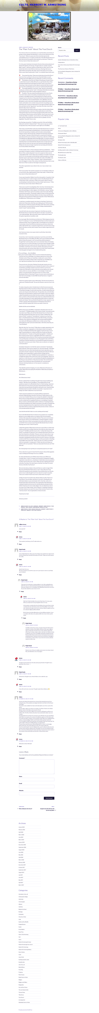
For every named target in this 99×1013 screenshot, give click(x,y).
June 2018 (21, 852)
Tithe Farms (21, 994)
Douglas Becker (22, 924)
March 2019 (21, 839)
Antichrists (21, 899)
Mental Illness (22, 967)
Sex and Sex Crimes (23, 987)
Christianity (21, 914)
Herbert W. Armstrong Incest (64, 145)
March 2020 (21, 834)
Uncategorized (22, 999)
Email (20, 783)
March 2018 (21, 859)
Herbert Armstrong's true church (26, 944)
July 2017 (21, 875)
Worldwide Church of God (40, 507)
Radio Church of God (23, 977)
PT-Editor (30, 47)
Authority (21, 906)
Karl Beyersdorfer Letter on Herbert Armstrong (68, 150)
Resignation (21, 984)
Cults (20, 919)
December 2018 (22, 844)
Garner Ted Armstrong (23, 934)
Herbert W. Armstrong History (25, 949)
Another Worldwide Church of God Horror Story (68, 59)
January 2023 (22, 827)
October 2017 (22, 867)
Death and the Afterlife (23, 921)
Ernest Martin (22, 929)
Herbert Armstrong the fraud (25, 942)
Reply (20, 531)
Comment (22, 758)
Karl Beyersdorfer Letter (24, 959)
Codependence (61, 62)
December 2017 (22, 864)
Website (21, 790)
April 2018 (21, 857)
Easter (20, 927)
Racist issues (21, 974)
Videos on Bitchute (62, 160)
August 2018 (21, 849)
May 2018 (21, 854)
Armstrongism (22, 901)
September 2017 (22, 869)
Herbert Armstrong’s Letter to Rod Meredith (67, 142)
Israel (20, 954)
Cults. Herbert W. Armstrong (42, 4)
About (59, 128)
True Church (29, 507)
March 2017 (21, 885)
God (19, 937)
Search (59, 47)
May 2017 (21, 880)
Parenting (21, 969)
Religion (20, 979)
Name (20, 776)
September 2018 (22, 847)
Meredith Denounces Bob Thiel (64, 152)
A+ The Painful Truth (62, 125)
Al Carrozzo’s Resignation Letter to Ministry (67, 130)
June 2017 (21, 877)
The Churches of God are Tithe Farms (66, 68)
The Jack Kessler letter (23, 989)
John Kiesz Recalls (62, 147)
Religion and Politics (23, 982)
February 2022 (22, 829)
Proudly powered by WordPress (25, 1009)
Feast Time (21, 932)
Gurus (20, 939)
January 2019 (22, 842)
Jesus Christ (21, 957)
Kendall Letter (22, 962)
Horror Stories (22, 952)
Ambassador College (27, 506)
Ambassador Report (62, 133)
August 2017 (21, 872)
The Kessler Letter (62, 157)
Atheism (20, 904)
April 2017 (21, 882)
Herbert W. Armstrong (23, 947)
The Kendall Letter (62, 155)
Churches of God (22, 916)
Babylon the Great (22, 909)
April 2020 (21, 832)
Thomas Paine (22, 992)
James (25, 596)
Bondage (36, 506)
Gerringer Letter (61, 139)
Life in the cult (22, 964)
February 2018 (22, 862)
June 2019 (21, 837)
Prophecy (21, 972)
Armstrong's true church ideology (31, 509)
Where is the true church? (34, 510)
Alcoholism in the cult (23, 894)
